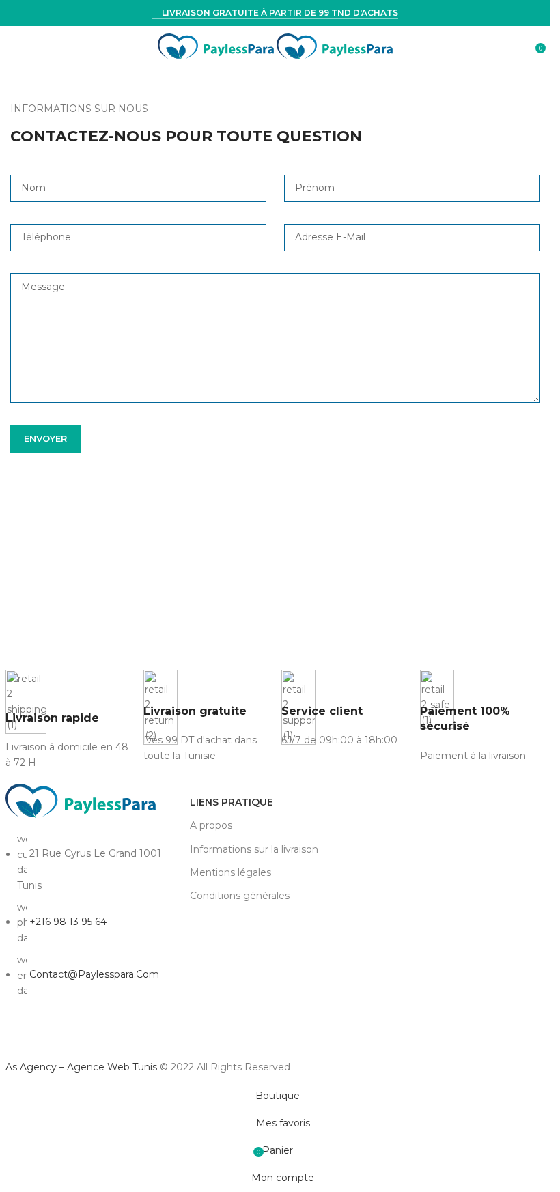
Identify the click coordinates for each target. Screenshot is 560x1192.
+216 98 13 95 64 (68, 922)
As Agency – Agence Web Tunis (82, 1067)
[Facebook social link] (15, 1035)
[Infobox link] (67, 720)
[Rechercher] (526, 46)
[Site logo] (217, 46)
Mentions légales (230, 872)
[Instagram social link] (40, 1035)
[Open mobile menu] (15, 46)
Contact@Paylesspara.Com (94, 974)
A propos (211, 825)
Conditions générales (240, 896)
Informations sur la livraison (254, 849)
